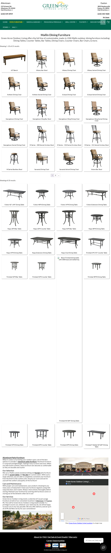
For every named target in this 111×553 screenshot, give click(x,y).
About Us (38, 537)
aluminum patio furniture (27, 462)
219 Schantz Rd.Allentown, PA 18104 (8, 7)
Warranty (73, 537)
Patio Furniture (16, 22)
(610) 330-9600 (103, 14)
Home (5, 22)
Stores (5, 27)
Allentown (5, 3)
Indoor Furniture (97, 22)
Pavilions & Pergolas (52, 22)
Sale (14, 27)
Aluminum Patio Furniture (13, 458)
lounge (37, 473)
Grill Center (70, 22)
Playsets (82, 22)
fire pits (25, 475)
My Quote (106, 17)
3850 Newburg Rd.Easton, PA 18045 (104, 7)
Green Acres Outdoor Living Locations (80, 523)
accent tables (15, 475)
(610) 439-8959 (7, 14)
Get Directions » (103, 10)
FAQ (45, 537)
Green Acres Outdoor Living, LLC (57, 550)
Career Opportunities (55, 540)
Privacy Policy (55, 548)
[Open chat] (103, 547)
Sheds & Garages (33, 22)
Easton (104, 3)
